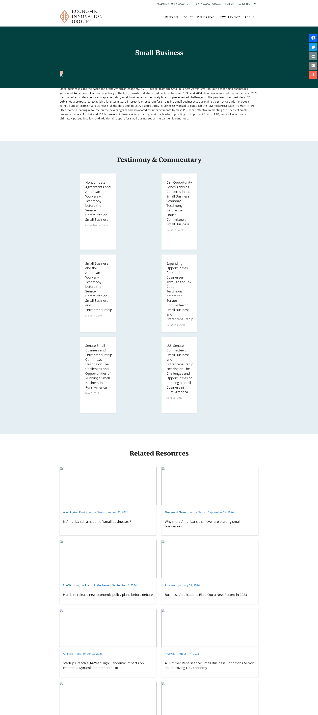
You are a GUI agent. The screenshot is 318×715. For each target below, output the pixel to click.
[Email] (313, 65)
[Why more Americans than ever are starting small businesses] (209, 469)
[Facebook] (313, 37)
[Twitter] (313, 47)
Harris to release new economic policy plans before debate (108, 594)
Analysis (170, 585)
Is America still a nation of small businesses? (97, 521)
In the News (96, 512)
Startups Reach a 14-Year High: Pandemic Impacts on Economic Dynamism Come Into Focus (103, 665)
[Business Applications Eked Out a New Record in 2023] (209, 542)
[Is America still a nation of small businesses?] (108, 469)
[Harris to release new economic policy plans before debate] (108, 542)
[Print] (313, 56)
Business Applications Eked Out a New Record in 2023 (206, 594)
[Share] (313, 75)
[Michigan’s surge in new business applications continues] (209, 684)
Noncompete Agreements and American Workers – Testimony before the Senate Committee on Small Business (98, 201)
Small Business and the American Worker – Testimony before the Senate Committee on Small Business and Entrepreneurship (98, 286)
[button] (255, 4)
